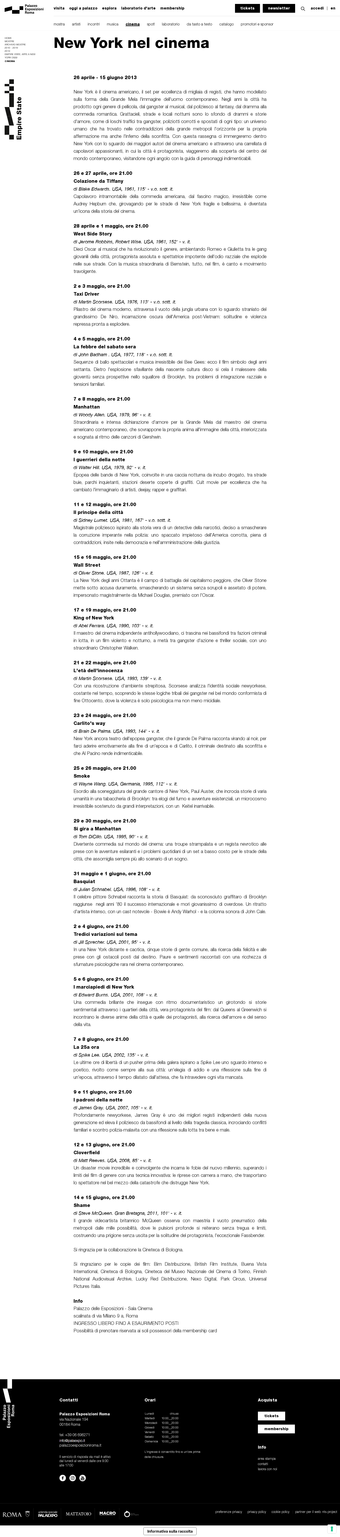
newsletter (279, 8)
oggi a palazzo (83, 8)
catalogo (226, 24)
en (333, 8)
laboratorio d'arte (138, 8)
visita (59, 8)
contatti (263, 1464)
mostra (59, 24)
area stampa (267, 1458)
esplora (109, 8)
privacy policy (256, 1512)
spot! (151, 24)
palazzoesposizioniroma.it (80, 1445)
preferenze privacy (228, 1512)
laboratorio (170, 24)
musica (112, 24)
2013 (7, 51)
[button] (303, 8)
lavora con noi (267, 1469)
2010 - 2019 (11, 48)
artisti (76, 24)
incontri (94, 24)
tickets (247, 8)
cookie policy (280, 1512)
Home (8, 38)
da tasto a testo (199, 24)
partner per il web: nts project (316, 1512)
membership (276, 1429)
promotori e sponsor (257, 24)
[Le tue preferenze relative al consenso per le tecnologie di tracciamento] (332, 1529)
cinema (133, 24)
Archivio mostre (15, 45)
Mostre (9, 41)
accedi (317, 8)
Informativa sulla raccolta (170, 1531)
